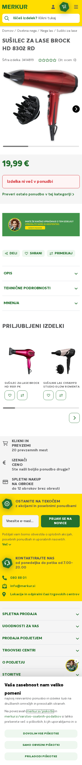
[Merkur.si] (14, 7)
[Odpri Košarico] (64, 6)
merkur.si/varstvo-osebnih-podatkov (33, 716)
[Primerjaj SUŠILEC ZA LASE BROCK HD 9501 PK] (22, 395)
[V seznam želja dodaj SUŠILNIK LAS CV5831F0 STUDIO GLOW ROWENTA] (48, 395)
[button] (41, 105)
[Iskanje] (6, 18)
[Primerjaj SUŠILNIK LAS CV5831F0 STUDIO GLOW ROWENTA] (61, 395)
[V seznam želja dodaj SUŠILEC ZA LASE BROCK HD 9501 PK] (10, 395)
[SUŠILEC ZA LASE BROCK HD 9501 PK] (23, 362)
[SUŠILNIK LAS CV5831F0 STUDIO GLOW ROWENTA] (61, 362)
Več (5, 544)
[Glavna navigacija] (76, 6)
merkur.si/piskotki (40, 711)
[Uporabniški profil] (53, 6)
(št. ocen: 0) (67, 60)
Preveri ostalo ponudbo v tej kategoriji (37, 194)
